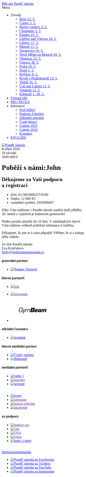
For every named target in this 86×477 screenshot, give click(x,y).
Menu (6, 7)
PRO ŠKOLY (20, 102)
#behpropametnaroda (16, 452)
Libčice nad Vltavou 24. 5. (38, 39)
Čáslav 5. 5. (27, 23)
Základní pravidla (31, 118)
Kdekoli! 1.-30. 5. (31, 94)
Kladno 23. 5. (29, 35)
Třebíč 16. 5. (28, 82)
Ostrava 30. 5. (29, 62)
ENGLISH (18, 137)
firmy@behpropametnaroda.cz (23, 252)
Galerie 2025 (28, 126)
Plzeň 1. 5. (26, 70)
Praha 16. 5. (27, 66)
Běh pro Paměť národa (18, 3)
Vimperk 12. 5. (29, 90)
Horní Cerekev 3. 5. (33, 27)
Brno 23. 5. (27, 19)
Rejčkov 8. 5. (28, 74)
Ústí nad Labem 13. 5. (34, 86)
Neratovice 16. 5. (31, 50)
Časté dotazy (28, 122)
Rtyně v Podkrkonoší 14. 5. (38, 78)
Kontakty (25, 133)
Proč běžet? (27, 110)
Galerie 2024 (28, 129)
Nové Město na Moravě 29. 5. (40, 54)
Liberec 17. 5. (29, 43)
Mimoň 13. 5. (28, 47)
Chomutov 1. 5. (30, 31)
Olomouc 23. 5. (30, 58)
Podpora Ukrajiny (31, 114)
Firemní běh (19, 98)
